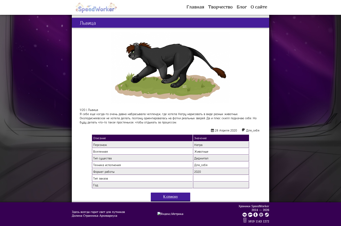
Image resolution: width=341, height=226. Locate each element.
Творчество (220, 7)
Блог (242, 7)
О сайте (259, 7)
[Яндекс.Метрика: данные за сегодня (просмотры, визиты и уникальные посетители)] (170, 214)
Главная (195, 7)
